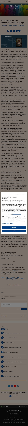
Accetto (14, 230)
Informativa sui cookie (16, 214)
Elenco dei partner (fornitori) (7, 223)
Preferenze (14, 227)
